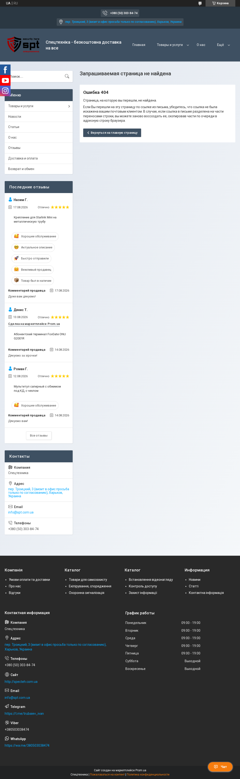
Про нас (15, 586)
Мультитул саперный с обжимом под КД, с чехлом (37, 388)
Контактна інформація (206, 593)
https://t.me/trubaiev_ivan (24, 713)
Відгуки (14, 593)
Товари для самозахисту (88, 579)
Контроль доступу (143, 586)
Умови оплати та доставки (29, 579)
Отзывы (14, 148)
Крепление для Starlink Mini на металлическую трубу (35, 219)
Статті (194, 586)
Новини (194, 579)
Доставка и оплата (23, 158)
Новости (14, 116)
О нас (201, 45)
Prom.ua (140, 770)
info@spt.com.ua (21, 512)
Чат (224, 767)
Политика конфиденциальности (148, 774)
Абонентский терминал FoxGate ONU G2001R (40, 336)
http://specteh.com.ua (21, 682)
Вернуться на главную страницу (114, 132)
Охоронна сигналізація (86, 593)
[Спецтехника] (23, 45)
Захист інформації (143, 593)
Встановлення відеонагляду (151, 579)
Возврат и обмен (21, 169)
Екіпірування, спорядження (90, 586)
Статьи (13, 127)
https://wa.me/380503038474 (27, 745)
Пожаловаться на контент (107, 774)
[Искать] (67, 76)
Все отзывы (39, 435)
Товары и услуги (170, 45)
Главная (138, 45)
